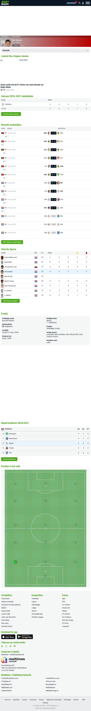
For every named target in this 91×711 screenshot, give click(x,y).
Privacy (41, 700)
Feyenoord (66, 608)
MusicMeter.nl (51, 684)
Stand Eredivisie (9, 459)
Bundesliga (36, 605)
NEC (77, 334)
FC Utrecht (66, 614)
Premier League (37, 617)
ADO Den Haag (67, 620)
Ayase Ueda (5, 611)
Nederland (53, 322)
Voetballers (5, 37)
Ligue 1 (34, 602)
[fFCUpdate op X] (10, 646)
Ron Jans (4, 623)
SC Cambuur (66, 617)
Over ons (7, 700)
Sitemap (45, 703)
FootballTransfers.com (9, 678)
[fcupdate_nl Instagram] (6, 646)
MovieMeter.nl (6, 684)
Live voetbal (71, 3)
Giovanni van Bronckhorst (10, 605)
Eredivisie (35, 598)
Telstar (64, 611)
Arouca (55, 336)
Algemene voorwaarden (54, 700)
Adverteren (16, 700)
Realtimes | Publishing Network (45, 708)
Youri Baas (5, 598)
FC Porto (65, 623)
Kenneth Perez (6, 626)
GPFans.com (50, 681)
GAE (80, 334)
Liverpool (65, 626)
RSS (83, 700)
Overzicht (6, 50)
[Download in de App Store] (8, 636)
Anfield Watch (6, 691)
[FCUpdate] (5, 3)
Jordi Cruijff (5, 614)
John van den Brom (8, 617)
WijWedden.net (6, 687)
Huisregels (67, 700)
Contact (24, 700)
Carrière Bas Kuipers (11, 114)
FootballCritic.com (52, 678)
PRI (6, 133)
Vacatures (33, 700)
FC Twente (66, 605)
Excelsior (61, 334)
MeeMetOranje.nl (52, 691)
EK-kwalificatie (37, 614)
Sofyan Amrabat (7, 602)
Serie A (34, 611)
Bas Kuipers (16, 37)
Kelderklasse (50, 687)
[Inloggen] (82, 3)
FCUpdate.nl (6, 681)
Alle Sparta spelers (10, 301)
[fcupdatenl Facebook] (2, 646)
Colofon (75, 700)
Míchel (3, 608)
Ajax (56, 334)
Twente (49, 336)
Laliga (34, 608)
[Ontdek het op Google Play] (25, 636)
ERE (6, 183)
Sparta (18, 43)
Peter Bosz (5, 620)
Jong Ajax (50, 334)
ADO (67, 334)
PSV (63, 602)
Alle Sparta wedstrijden (12, 242)
